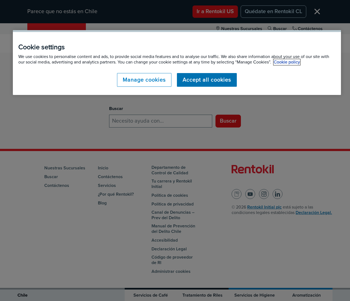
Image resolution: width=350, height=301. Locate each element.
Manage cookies (144, 80)
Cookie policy (287, 62)
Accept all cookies (207, 80)
